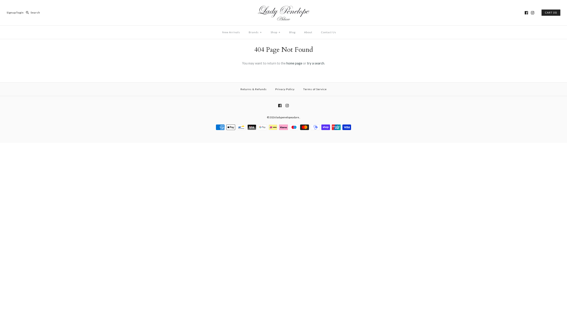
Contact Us (328, 32)
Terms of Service (315, 89)
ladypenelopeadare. (288, 117)
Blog (292, 32)
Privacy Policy (285, 89)
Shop (275, 32)
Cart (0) (551, 12)
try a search (315, 63)
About (308, 32)
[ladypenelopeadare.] (283, 7)
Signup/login (15, 12)
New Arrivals (231, 32)
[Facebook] (526, 12)
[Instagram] (532, 12)
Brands (255, 32)
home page (294, 63)
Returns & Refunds (254, 89)
